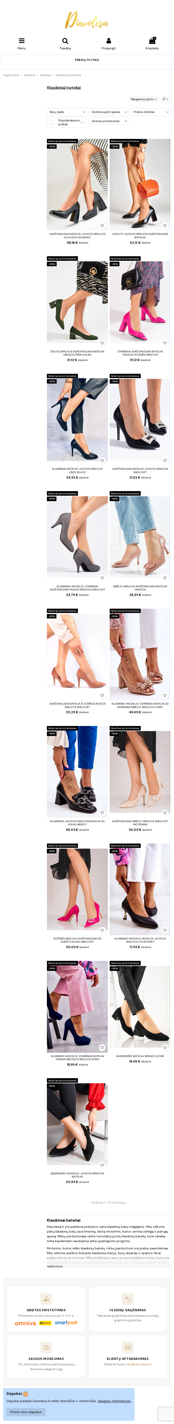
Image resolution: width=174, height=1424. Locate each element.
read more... (56, 1266)
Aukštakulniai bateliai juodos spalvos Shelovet (140, 470)
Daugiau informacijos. (114, 1401)
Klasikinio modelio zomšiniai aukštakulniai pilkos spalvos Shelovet (77, 588)
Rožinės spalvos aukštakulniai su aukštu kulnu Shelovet (77, 940)
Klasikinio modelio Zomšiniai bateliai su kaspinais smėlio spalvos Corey (140, 705)
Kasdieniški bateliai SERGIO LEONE (140, 1056)
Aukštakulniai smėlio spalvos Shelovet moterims (140, 822)
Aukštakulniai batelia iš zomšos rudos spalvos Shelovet (77, 705)
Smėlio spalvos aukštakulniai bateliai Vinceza (140, 588)
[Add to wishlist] (102, 225)
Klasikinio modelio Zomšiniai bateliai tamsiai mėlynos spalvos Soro (77, 1057)
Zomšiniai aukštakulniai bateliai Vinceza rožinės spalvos (140, 353)
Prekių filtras (87, 60)
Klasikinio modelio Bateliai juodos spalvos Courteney (140, 940)
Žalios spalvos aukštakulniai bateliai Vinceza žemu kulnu (77, 353)
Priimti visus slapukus (26, 1412)
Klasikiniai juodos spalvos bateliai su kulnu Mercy (77, 822)
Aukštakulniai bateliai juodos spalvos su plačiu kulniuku (77, 235)
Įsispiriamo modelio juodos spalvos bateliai (77, 1175)
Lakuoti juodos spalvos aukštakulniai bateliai (140, 235)
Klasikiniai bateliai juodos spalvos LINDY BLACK (77, 470)
